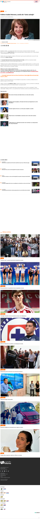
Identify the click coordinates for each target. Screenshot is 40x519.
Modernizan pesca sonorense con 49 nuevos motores (11, 371)
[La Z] (7, 501)
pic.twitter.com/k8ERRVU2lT (7, 72)
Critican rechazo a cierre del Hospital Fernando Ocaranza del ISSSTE (16, 176)
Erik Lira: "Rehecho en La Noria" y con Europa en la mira (11, 343)
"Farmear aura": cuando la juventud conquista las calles (11, 260)
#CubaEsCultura (34, 71)
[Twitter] (3, 45)
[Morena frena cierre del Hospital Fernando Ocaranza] (36, 170)
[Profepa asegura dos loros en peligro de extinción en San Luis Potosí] (36, 184)
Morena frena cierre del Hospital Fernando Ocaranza (13, 169)
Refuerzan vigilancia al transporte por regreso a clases (11, 427)
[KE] (1, 509)
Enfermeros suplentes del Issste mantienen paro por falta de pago (15, 162)
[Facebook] (5, 45)
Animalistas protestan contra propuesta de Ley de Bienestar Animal (16, 190)
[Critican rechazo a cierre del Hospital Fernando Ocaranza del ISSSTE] (36, 177)
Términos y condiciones (4, 479)
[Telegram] (8, 45)
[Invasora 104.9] (1, 496)
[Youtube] (4, 471)
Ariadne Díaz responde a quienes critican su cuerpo (11, 455)
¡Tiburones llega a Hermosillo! (6, 399)
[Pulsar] (4, 488)
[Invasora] (1, 489)
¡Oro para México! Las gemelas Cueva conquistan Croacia (12, 288)
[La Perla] (4, 509)
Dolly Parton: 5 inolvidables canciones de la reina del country (22, 115)
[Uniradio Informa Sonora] (6, 1)
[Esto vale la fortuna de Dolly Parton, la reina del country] (4, 95)
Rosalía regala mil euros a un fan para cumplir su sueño (21, 108)
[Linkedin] (6, 45)
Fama (2, 11)
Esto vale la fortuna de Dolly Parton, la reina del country (21, 94)
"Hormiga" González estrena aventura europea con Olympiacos (13, 315)
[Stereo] (1, 500)
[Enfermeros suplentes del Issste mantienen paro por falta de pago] (36, 163)
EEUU (6, 11)
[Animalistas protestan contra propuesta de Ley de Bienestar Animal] (36, 191)
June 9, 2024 (3, 76)
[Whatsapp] (1, 45)
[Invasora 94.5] (1, 493)
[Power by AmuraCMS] (37, 512)
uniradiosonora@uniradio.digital (5, 477)
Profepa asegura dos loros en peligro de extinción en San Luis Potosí (16, 183)
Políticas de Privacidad (3, 480)
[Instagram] (6, 471)
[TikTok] (8, 471)
